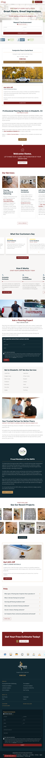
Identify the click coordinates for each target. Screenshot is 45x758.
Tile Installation (26, 683)
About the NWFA (7, 492)
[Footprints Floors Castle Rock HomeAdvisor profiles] (11, 654)
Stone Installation (5, 690)
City (23, 723)
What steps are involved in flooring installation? (16, 606)
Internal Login (27, 756)
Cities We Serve (6, 705)
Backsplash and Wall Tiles (28, 688)
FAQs (3, 699)
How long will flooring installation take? (14, 601)
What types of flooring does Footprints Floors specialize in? (19, 593)
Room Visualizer (27, 703)
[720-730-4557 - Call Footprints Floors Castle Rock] (33, 2)
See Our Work (22, 537)
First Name (5, 27)
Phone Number (6, 344)
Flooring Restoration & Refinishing (8, 192)
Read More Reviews (22, 257)
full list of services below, (13, 134)
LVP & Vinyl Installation (28, 685)
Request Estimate (22, 33)
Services (4, 681)
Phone (5, 719)
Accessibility (31, 754)
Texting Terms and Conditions (9, 352)
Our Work (4, 703)
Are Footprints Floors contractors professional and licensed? (19, 614)
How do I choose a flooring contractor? (14, 609)
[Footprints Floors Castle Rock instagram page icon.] (21, 59)
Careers (25, 699)
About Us (4, 694)
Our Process (4, 697)
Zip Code (5, 726)
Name (5, 341)
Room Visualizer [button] (9, 756)
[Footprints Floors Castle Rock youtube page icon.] (23, 59)
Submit (6, 360)
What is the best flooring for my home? (14, 597)
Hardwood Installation (25, 191)
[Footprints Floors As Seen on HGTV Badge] (41, 654)
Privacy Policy (14, 357)
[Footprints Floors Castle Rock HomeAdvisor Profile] (5, 654)
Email (24, 344)
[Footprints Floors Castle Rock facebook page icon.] (20, 59)
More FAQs (7, 618)
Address (5, 723)
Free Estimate (38, 1)
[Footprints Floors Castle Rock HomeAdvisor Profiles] (17, 654)
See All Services (22, 223)
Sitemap (36, 754)
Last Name (24, 27)
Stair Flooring (26, 690)
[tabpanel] (10, 197)
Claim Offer (22, 103)
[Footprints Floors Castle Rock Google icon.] (24, 59)
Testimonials (25, 697)
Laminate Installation (6, 688)
